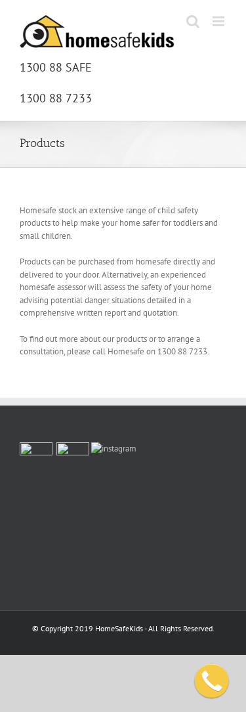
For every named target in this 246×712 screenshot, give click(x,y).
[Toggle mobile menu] (219, 21)
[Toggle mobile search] (192, 21)
